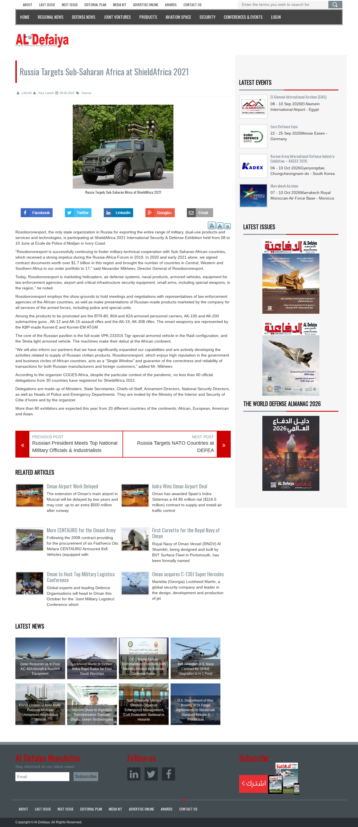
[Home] (42, 40)
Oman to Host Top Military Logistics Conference (81, 577)
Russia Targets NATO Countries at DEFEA (175, 446)
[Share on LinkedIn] (118, 211)
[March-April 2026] (290, 278)
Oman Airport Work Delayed (72, 486)
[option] (123, 151)
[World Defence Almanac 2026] (290, 453)
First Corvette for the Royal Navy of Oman (186, 533)
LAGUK (26, 93)
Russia (86, 93)
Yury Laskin (45, 93)
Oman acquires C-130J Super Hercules (188, 574)
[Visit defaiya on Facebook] (37, 211)
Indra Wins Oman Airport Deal (179, 486)
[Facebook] (168, 774)
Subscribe (269, 779)
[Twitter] (151, 774)
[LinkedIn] (133, 774)
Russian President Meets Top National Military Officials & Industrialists (74, 446)
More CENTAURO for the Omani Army (81, 530)
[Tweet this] (78, 211)
